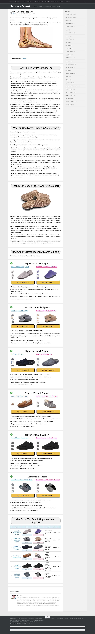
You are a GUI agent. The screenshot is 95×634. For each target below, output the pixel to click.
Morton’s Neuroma (70, 64)
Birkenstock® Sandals (71, 17)
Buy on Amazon (22, 282)
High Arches (68, 54)
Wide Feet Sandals (70, 101)
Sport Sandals (69, 82)
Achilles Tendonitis (70, 14)
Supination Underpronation (72, 86)
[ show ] (24, 58)
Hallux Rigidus (69, 48)
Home (17, 14)
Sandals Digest (20, 6)
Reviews (68, 70)
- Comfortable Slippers (17, 575)
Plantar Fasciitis (69, 67)
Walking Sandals (69, 95)
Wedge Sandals (69, 98)
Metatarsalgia (69, 61)
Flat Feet (68, 42)
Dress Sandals (69, 39)
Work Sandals (69, 104)
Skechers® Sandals (70, 73)
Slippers (20, 14)
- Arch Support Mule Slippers (17, 540)
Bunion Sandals (69, 23)
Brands (67, 20)
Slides (67, 76)
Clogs (67, 29)
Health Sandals (69, 51)
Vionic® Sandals (69, 92)
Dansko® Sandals (70, 32)
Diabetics (68, 36)
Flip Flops (68, 45)
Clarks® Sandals (69, 26)
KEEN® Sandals (69, 57)
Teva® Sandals (69, 89)
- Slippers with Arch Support (17, 532)
